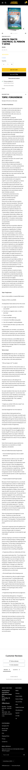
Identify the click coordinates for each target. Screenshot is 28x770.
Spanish (17, 713)
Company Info (5, 725)
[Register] (24, 754)
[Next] (25, 33)
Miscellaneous (19, 710)
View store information (9, 85)
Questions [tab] (15, 669)
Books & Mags (19, 699)
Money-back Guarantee (5, 729)
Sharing (17, 693)
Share (3, 88)
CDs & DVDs (19, 701)
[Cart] (25, 2)
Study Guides (19, 696)
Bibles (17, 690)
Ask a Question (14, 665)
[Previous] (2, 33)
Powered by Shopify (16, 765)
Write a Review (14, 661)
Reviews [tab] (6, 669)
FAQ (3, 733)
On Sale (17, 715)
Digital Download (20, 707)
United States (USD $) (7, 761)
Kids (17, 704)
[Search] (5, 2)
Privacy (3, 739)
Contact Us (4, 741)
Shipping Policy (5, 736)
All (16, 718)
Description (5, 94)
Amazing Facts (6, 36)
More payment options (14, 78)
